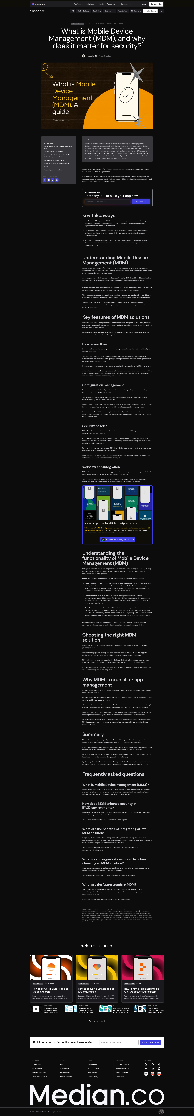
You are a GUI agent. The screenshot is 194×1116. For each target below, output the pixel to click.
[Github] (152, 1064)
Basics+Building (83, 11)
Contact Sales (156, 4)
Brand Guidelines (66, 1077)
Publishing (97, 11)
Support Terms (93, 1068)
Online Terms (93, 1064)
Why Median (64, 1068)
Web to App (122, 11)
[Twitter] (146, 1064)
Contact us (120, 1077)
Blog (61, 1064)
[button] (79, 4)
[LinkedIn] (152, 1068)
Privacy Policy (93, 1077)
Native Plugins (37, 1068)
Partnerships (65, 1073)
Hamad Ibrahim (92, 56)
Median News (136, 11)
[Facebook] (159, 1064)
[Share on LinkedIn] (48, 180)
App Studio (37, 1064)
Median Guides (150, 11)
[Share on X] (57, 180)
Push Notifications (39, 1073)
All (73, 11)
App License (92, 1073)
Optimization (109, 11)
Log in (144, 4)
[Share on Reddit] (52, 180)
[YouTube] (146, 1068)
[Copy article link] (44, 180)
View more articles (96, 1021)
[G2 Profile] (159, 1068)
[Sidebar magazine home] (37, 11)
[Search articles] (161, 11)
